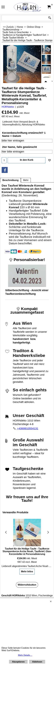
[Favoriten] (49, 160)
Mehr (25, 180)
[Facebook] (5, 170)
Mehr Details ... (25, 655)
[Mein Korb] (49, 7)
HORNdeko (8, 107)
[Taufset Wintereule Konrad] (22, 64)
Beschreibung (10, 180)
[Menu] (3, 7)
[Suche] (49, 18)
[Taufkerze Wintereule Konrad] (46, 59)
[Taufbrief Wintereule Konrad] (46, 69)
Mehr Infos (27, 571)
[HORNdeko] (26, 7)
